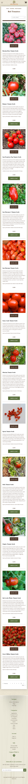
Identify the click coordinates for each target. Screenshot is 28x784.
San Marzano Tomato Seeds (10, 268)
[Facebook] (14, 755)
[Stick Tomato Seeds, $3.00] (14, 467)
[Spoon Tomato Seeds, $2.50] (14, 414)
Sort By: (14, 17)
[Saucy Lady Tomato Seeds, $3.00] (14, 303)
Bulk (14, 727)
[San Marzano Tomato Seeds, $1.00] (14, 250)
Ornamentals (14, 720)
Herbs (14, 721)
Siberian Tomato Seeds (9, 372)
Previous (6, 683)
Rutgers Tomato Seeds (9, 104)
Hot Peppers (14, 716)
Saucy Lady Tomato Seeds (10, 321)
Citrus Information (14, 702)
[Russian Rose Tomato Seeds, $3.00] (14, 33)
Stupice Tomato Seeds (9, 544)
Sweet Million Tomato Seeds (11, 654)
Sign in (14, 736)
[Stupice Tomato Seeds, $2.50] (14, 526)
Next (23, 685)
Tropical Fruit (14, 715)
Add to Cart (14, 123)
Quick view (14, 45)
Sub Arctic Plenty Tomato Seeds (12, 598)
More (14, 728)
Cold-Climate (14, 723)
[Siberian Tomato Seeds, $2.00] (14, 355)
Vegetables (14, 713)
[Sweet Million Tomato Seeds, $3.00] (14, 636)
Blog (14, 703)
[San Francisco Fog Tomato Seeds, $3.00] (14, 139)
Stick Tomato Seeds (8, 484)
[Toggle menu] (2, 2)
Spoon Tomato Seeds (8, 431)
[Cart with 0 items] (26, 2)
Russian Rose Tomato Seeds (10, 51)
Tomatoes (14, 718)
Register (14, 738)
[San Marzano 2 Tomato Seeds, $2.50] (14, 194)
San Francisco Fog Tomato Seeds (12, 157)
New (14, 725)
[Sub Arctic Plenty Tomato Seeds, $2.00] (14, 580)
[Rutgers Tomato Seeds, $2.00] (14, 85)
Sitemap (14, 705)
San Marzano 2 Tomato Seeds (11, 212)
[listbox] (20, 17)
